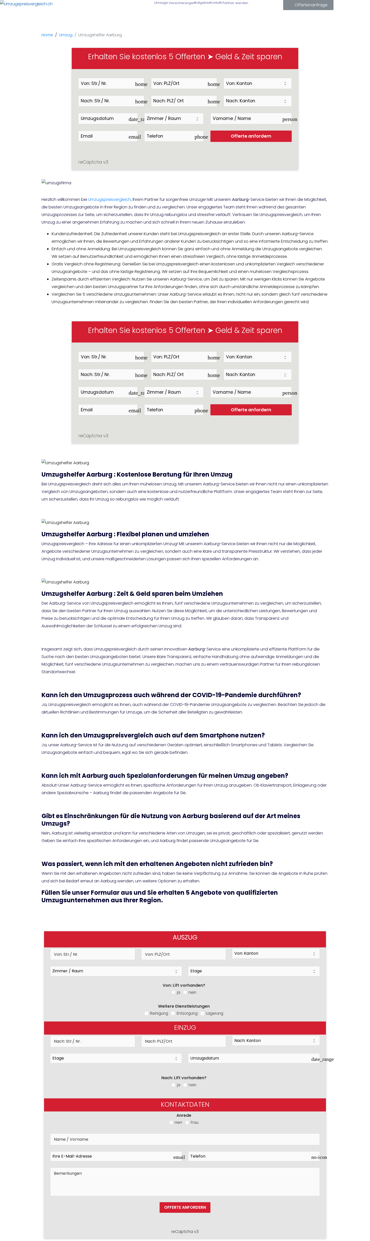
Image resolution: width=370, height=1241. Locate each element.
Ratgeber (202, 2)
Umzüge (160, 2)
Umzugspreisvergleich (109, 199)
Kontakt (215, 2)
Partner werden (235, 3)
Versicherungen (181, 3)
